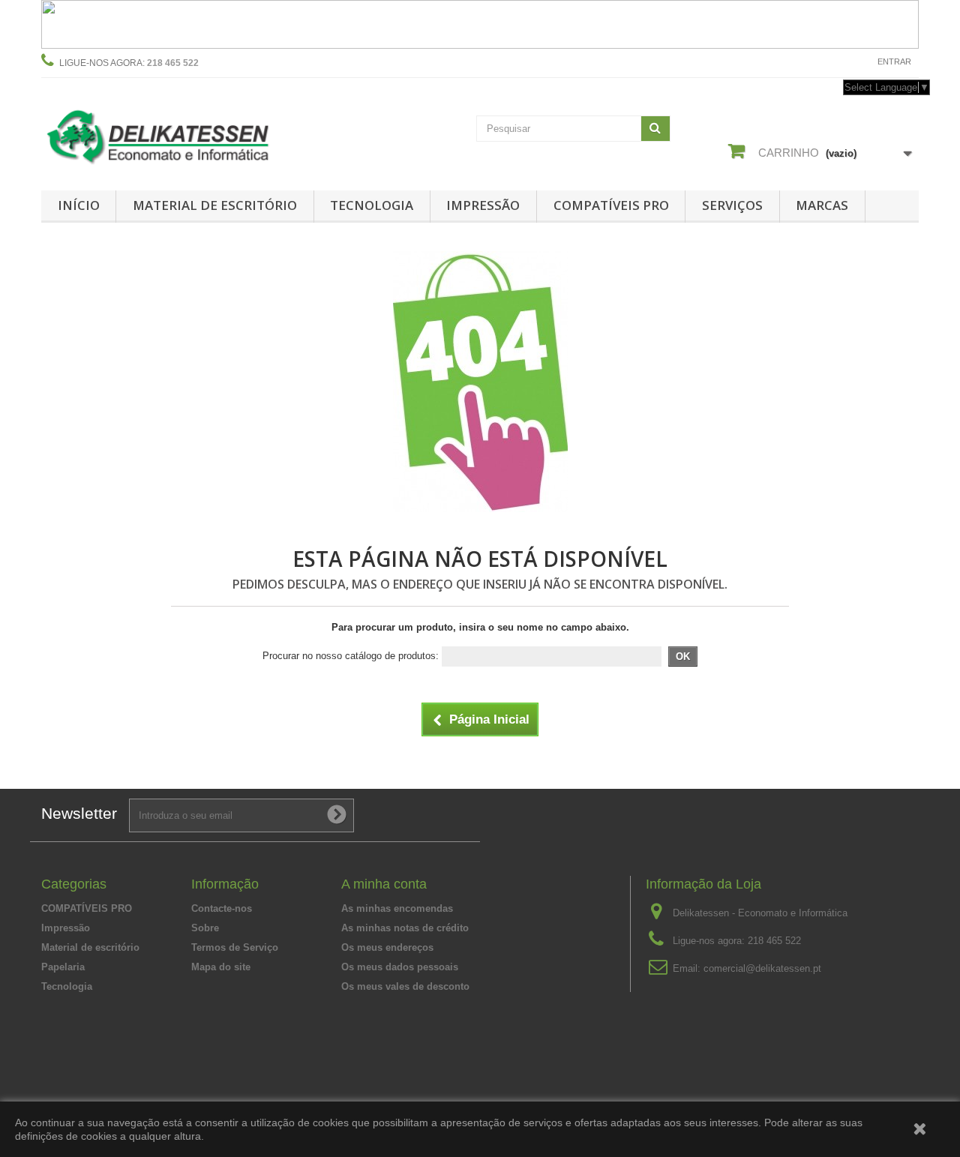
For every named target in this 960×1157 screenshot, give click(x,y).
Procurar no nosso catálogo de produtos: (350, 655)
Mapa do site (220, 967)
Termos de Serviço (234, 947)
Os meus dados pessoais (399, 967)
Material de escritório (215, 205)
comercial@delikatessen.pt (762, 968)
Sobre (205, 928)
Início (79, 205)
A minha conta (384, 884)
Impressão (483, 205)
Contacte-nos (830, 61)
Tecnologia (371, 205)
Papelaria (63, 967)
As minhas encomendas (397, 908)
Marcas (822, 205)
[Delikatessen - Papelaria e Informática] (180, 134)
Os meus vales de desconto (405, 986)
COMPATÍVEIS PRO (611, 205)
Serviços (732, 205)
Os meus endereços (387, 947)
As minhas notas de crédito (405, 928)
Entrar (894, 61)
